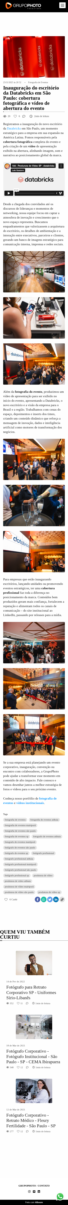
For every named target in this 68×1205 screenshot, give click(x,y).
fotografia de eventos (15, 819)
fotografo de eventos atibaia (47, 836)
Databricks (14, 128)
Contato (44, 1186)
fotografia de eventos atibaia (44, 819)
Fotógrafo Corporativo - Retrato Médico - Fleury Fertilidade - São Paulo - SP (31, 1120)
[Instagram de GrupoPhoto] (29, 1191)
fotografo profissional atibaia (19, 858)
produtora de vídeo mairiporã (19, 886)
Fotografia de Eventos (38, 82)
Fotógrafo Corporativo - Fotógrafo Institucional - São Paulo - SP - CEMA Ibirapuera (33, 1056)
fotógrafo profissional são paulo (20, 870)
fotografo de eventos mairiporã (20, 842)
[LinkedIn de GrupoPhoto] (39, 1191)
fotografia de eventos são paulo (20, 831)
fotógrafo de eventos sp (16, 853)
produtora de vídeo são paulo (19, 892)
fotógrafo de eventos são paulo (20, 847)
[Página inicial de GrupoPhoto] (23, 6)
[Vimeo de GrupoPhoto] (34, 1191)
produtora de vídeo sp (49, 892)
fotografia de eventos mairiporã (20, 825)
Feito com (34, 1202)
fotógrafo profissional (43, 853)
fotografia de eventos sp (16, 836)
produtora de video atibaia (18, 881)
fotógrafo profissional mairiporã (20, 864)
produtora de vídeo (43, 875)
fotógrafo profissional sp (17, 875)
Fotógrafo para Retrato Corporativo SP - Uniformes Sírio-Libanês (31, 992)
